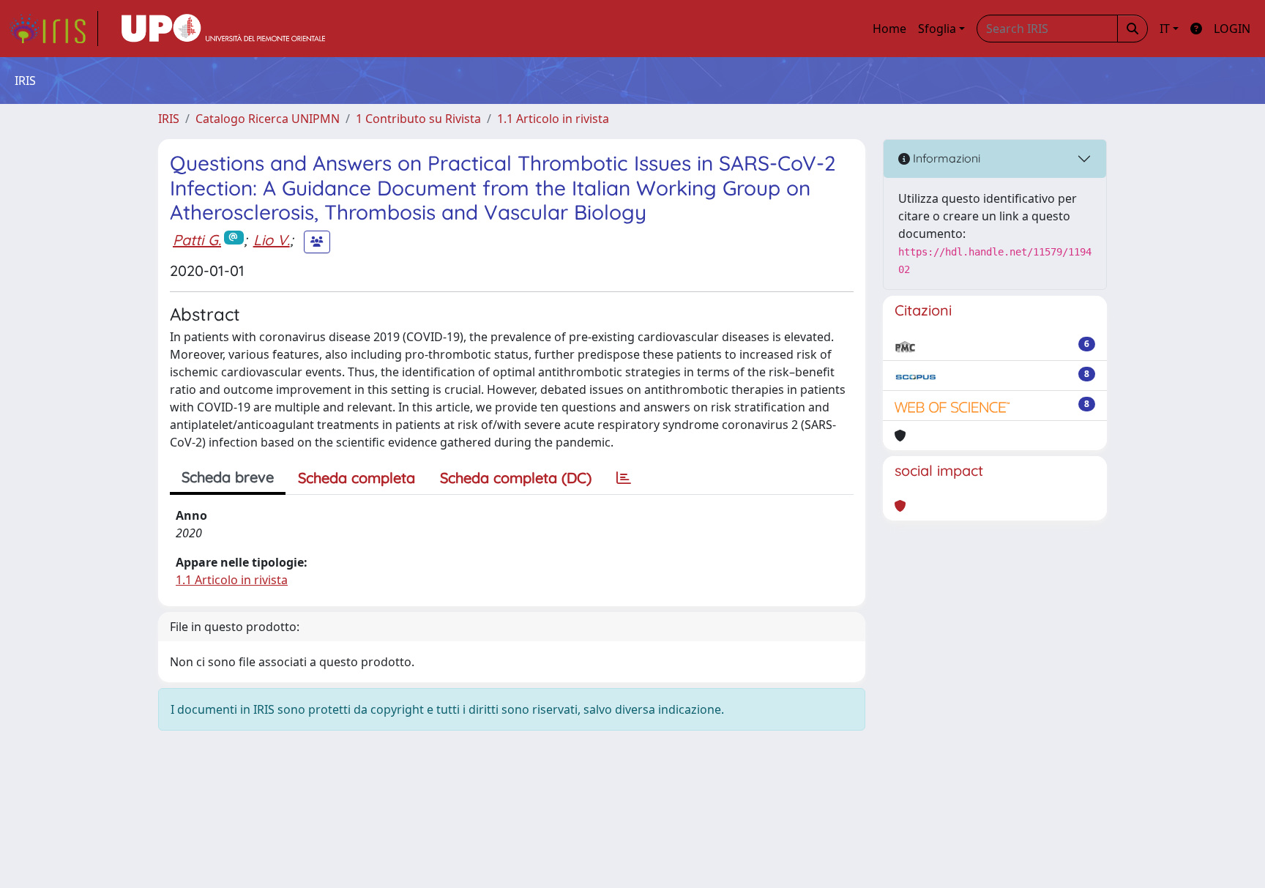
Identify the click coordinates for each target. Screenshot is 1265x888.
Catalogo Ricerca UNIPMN (267, 119)
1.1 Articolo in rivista (553, 119)
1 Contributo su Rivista (418, 119)
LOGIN (1232, 28)
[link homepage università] (223, 28)
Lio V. (271, 240)
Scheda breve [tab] (228, 477)
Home (889, 28)
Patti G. (197, 240)
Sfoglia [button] (937, 28)
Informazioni (945, 158)
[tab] (623, 478)
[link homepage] (53, 28)
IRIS (168, 119)
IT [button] (1165, 28)
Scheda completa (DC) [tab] (516, 478)
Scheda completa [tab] (356, 478)
